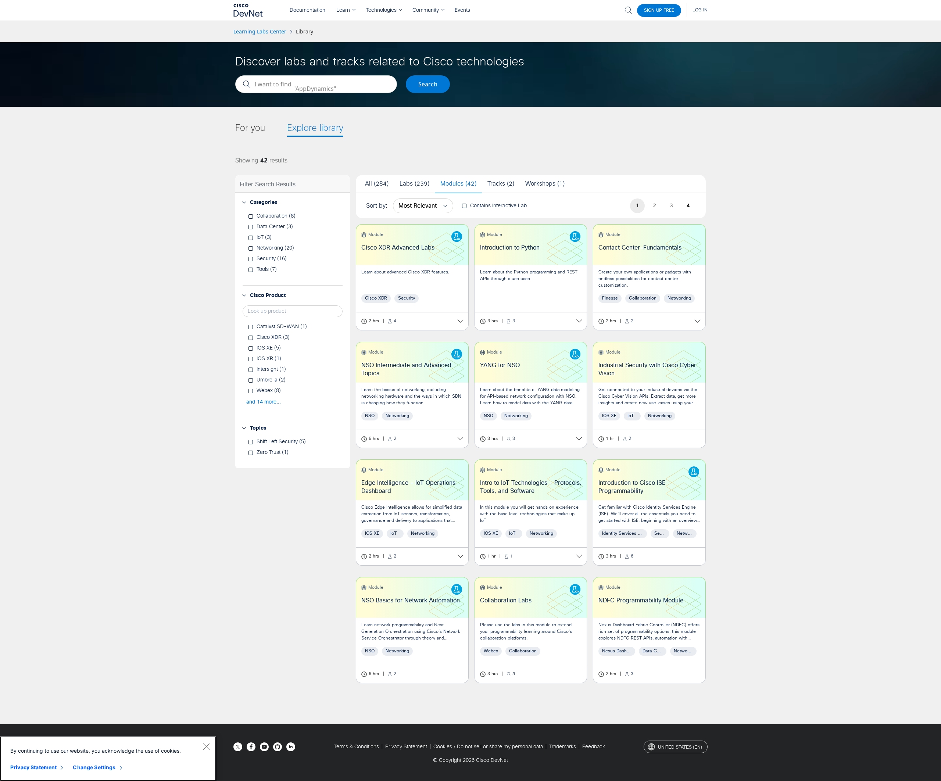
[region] (108, 759)
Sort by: (376, 206)
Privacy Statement (33, 767)
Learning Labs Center (259, 31)
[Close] (206, 746)
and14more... (263, 402)
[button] (244, 202)
